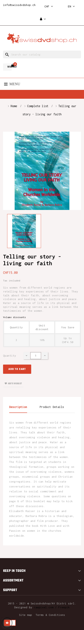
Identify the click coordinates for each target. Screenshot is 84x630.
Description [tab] (18, 407)
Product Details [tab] (52, 407)
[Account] (43, 19)
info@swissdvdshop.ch (19, 5)
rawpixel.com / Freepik (52, 607)
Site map (25, 614)
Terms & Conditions (50, 614)
